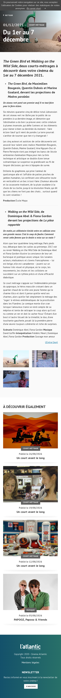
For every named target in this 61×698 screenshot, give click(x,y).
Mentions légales (30, 662)
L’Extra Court (51, 342)
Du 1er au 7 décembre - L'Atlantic (30, 647)
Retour (9, 15)
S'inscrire (31, 686)
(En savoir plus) (34, 8)
